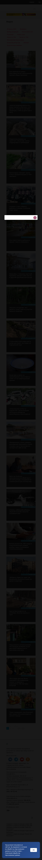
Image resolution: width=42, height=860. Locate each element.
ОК (34, 850)
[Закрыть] (35, 217)
